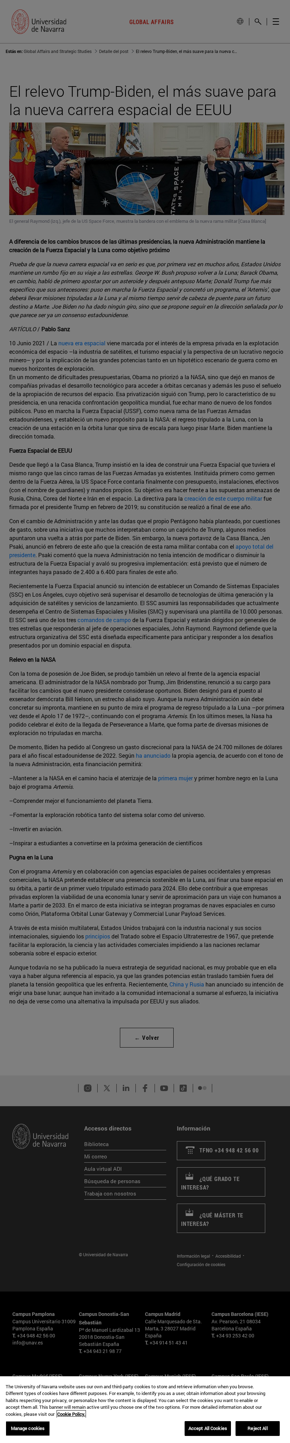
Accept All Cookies (207, 1428)
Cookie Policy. (71, 1414)
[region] (145, 1409)
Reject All (257, 1428)
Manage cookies (28, 1428)
